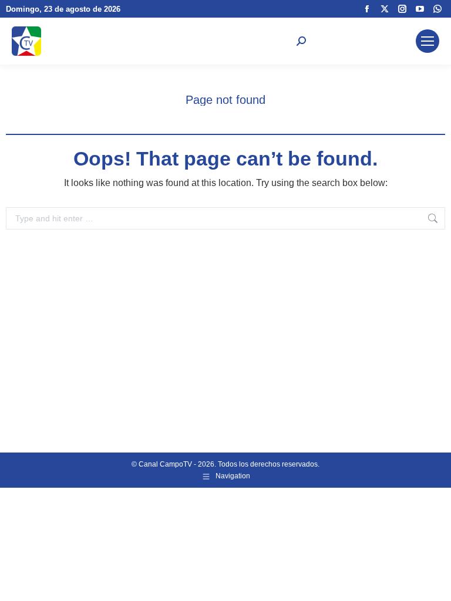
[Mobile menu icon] (427, 41)
